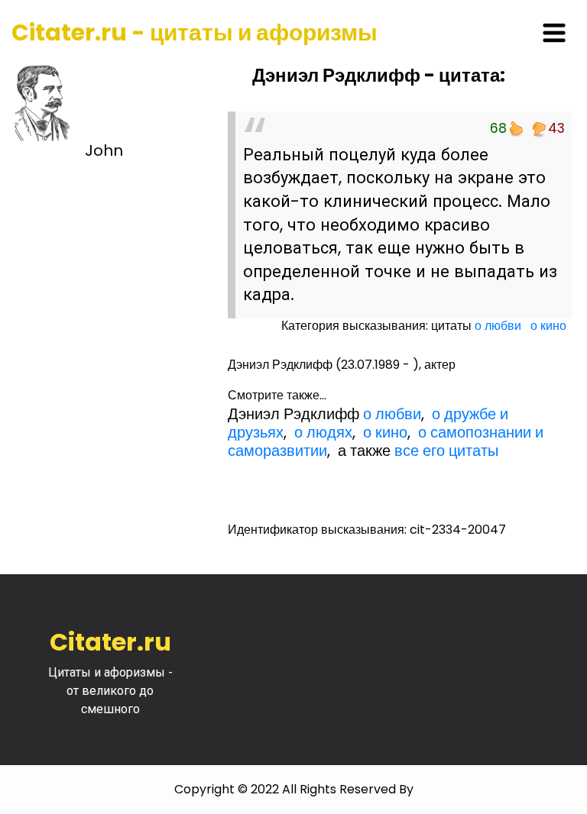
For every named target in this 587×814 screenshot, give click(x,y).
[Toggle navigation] (554, 33)
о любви (498, 325)
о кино (548, 325)
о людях (323, 432)
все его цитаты (446, 450)
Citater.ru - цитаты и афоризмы (194, 32)
